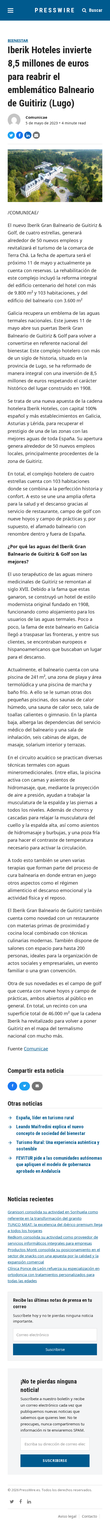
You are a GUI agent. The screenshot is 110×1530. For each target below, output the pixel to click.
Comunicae (36, 117)
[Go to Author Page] (14, 119)
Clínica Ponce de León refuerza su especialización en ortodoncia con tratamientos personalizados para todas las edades (54, 1275)
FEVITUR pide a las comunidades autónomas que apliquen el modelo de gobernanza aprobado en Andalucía (59, 1164)
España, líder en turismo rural (45, 1118)
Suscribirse (55, 1349)
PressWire (55, 10)
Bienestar (18, 40)
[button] (10, 10)
